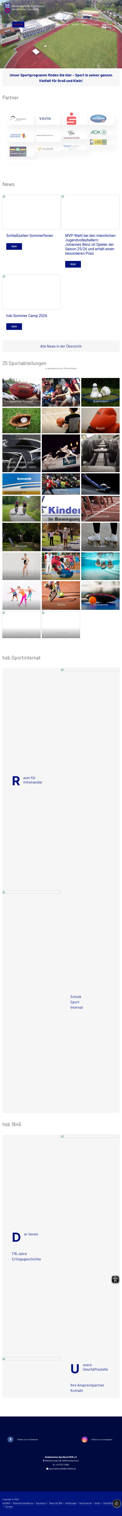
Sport (74, 1002)
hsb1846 (18, 24)
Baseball (21, 428)
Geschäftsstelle (90, 24)
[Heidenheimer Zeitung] (44, 135)
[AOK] (98, 131)
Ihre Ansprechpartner (87, 1385)
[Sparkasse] (71, 118)
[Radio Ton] (71, 134)
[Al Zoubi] (44, 148)
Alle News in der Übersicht (61, 346)
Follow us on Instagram (101, 1439)
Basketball (61, 428)
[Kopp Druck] (71, 146)
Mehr (14, 246)
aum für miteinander (33, 779)
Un (84, 1364)
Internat (76, 1007)
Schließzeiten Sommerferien (29, 235)
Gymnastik (21, 489)
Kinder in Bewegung (61, 516)
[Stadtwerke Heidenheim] (18, 135)
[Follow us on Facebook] (10, 1439)
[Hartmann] (98, 118)
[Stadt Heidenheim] (18, 118)
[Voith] (44, 118)
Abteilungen (41, 24)
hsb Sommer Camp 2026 (26, 316)
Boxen (100, 428)
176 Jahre (19, 1253)
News (29, 24)
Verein (75, 24)
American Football (21, 401)
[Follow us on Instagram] (85, 1439)
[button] (113, 24)
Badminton (100, 401)
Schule (75, 996)
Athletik (61, 401)
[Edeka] (98, 141)
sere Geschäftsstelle (95, 1366)
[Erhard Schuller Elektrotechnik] (18, 151)
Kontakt (106, 24)
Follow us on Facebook (27, 1439)
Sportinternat (61, 24)
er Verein (31, 1234)
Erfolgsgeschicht (25, 1259)
